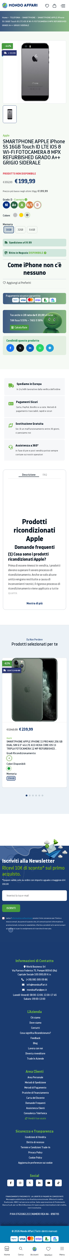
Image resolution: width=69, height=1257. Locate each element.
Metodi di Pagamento (35, 1087)
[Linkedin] (39, 1183)
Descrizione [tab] (29, 474)
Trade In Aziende (35, 1058)
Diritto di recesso (35, 1142)
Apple (9, 738)
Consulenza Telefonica (35, 1113)
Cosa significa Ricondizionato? (35, 1033)
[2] (30, 795)
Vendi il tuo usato (37, 1118)
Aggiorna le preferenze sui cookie (35, 1162)
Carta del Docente (35, 1097)
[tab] (10, 114)
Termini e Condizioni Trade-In (35, 1147)
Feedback (35, 1038)
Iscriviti (11, 908)
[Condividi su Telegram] (50, 348)
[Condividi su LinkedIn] (30, 348)
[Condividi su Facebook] (10, 348)
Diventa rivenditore (35, 1053)
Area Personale (35, 1077)
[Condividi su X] (20, 348)
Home (5, 17)
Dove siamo (35, 1022)
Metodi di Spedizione (35, 1082)
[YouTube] (48, 1183)
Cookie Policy (35, 1157)
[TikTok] (58, 1183)
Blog (35, 1043)
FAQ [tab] (45, 474)
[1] (26, 795)
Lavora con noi (35, 1048)
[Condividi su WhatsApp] (40, 348)
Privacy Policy (35, 1152)
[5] (39, 795)
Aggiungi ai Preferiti (18, 283)
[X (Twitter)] (29, 1183)
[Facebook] (10, 1183)
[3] (33, 795)
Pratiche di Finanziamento (35, 1092)
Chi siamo (35, 1017)
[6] (42, 795)
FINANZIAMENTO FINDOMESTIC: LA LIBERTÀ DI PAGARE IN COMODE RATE (34, 1196)
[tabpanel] (34, 71)
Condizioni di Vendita (35, 1137)
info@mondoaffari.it (37, 984)
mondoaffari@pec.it (37, 989)
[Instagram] (20, 1183)
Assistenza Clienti (35, 1108)
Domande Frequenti (35, 1103)
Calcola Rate (20, 327)
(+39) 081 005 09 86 (37, 979)
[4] (36, 795)
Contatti (35, 1027)
